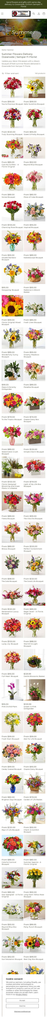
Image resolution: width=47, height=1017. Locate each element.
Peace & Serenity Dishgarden (9, 388)
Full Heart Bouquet (10, 676)
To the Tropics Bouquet (12, 419)
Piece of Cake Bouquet (33, 197)
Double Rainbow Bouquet (9, 259)
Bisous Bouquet (8, 549)
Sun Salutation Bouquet (12, 959)
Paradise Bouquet (31, 387)
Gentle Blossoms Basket (34, 676)
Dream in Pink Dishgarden (30, 708)
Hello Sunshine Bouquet (34, 104)
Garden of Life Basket (33, 800)
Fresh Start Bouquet (10, 739)
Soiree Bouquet (8, 197)
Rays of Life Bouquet (11, 830)
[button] (33, 13)
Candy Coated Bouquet (12, 769)
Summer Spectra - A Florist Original (32, 863)
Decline (22, 1006)
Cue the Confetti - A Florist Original (10, 166)
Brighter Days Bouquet (12, 800)
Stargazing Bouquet (10, 290)
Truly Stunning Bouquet (12, 134)
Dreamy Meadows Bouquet (31, 356)
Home (4, 50)
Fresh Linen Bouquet (33, 322)
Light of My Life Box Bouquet (32, 485)
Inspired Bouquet (31, 227)
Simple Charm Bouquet (34, 452)
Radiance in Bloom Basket (32, 291)
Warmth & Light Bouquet (31, 645)
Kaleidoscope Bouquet (33, 258)
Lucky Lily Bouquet (10, 644)
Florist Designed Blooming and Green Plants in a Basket (11, 486)
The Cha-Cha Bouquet (33, 519)
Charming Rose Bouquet (12, 227)
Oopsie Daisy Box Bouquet (31, 420)
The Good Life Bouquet (34, 581)
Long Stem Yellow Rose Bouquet (34, 896)
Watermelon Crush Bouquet (10, 453)
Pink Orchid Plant (9, 707)
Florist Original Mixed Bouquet (11, 323)
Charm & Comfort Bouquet (31, 831)
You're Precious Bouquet (12, 104)
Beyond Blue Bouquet (33, 165)
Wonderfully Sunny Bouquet (10, 356)
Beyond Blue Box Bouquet (9, 928)
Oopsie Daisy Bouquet (33, 769)
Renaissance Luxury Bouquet (10, 613)
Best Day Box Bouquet (33, 959)
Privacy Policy (21, 994)
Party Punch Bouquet (33, 927)
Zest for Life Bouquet (33, 739)
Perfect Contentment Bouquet (33, 550)
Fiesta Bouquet (8, 519)
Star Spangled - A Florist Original (12, 896)
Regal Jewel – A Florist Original (33, 613)
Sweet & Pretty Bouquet (34, 134)
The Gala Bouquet (9, 581)
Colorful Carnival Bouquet (9, 863)
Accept (22, 1000)
